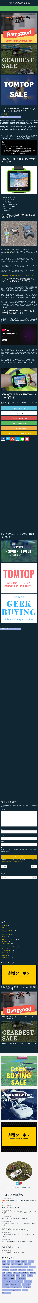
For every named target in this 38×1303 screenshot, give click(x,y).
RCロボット (5, 941)
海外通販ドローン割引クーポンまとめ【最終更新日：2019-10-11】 (18, 988)
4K (12, 1261)
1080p (13, 1264)
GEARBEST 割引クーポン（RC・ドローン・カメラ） (18, 1044)
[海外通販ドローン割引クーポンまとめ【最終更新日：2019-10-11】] (19, 975)
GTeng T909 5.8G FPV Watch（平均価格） (14, 153)
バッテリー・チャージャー (9, 946)
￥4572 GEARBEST (19, 423)
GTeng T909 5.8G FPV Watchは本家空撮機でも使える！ (19, 151)
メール (3, 835)
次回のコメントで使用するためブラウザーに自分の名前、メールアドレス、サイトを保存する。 (19, 850)
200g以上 (24, 1261)
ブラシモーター (26, 1284)
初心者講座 (25, 1290)
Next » (33, 866)
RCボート (4, 937)
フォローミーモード (15, 117)
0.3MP (4, 1261)
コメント (3, 809)
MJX (4, 932)
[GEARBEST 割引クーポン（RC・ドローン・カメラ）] (19, 1031)
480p (3, 1264)
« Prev (4, 866)
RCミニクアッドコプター (9, 939)
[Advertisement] (19, 467)
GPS (8, 117)
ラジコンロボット (6, 1290)
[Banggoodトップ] (19, 42)
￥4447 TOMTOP (19, 408)
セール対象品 (5, 1284)
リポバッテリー (16, 1290)
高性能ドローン (6, 957)
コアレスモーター (18, 1281)
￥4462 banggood (19, 428)
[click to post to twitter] (8, 438)
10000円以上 (5, 1267)
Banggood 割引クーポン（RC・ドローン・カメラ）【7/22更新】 (18, 1017)
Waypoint (5, 1278)
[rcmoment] (19, 1119)
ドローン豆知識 (6, 944)
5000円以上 (27, 1264)
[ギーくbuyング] (19, 1086)
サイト (2, 841)
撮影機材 (4, 955)
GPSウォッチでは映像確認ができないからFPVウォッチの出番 (20, 150)
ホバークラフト (17, 1287)
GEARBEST (14, 1270)
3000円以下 (20, 1264)
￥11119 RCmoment (19, 418)
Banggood (24, 1267)
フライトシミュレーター (8, 948)
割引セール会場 (6, 1293)
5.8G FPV (3, 117)
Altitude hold (15, 1267)
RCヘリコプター (6, 934)
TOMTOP (23, 1275)
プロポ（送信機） (7, 950)
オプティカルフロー (7, 1281)
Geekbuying (19, 413)
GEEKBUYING (22, 1270)
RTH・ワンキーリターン (8, 1275)
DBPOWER (32, 1267)
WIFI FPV (12, 1278)
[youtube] (20, 1183)
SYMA (17, 1275)
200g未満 (31, 1261)
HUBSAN (9, 1272)
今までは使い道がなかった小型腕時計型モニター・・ (18, 148)
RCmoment (25, 1272)
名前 (2, 829)
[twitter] (17, 1183)
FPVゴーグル (5, 1270)
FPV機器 (4, 114)
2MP (9, 1261)
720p (8, 1264)
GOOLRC (30, 1270)
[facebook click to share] (3, 439)
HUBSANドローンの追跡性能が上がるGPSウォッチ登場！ (19, 275)
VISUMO (30, 1275)
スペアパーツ (28, 1281)
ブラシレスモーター (7, 1287)
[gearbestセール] (19, 73)
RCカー (4, 927)
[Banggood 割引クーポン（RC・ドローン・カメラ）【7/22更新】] (19, 1003)
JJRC (14, 1272)
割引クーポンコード (7, 953)
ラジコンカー (27, 1287)
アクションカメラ (20, 1278)
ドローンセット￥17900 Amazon (19, 433)
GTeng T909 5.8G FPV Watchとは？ (12, 146)
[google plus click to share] (12, 439)
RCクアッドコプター (8, 930)
